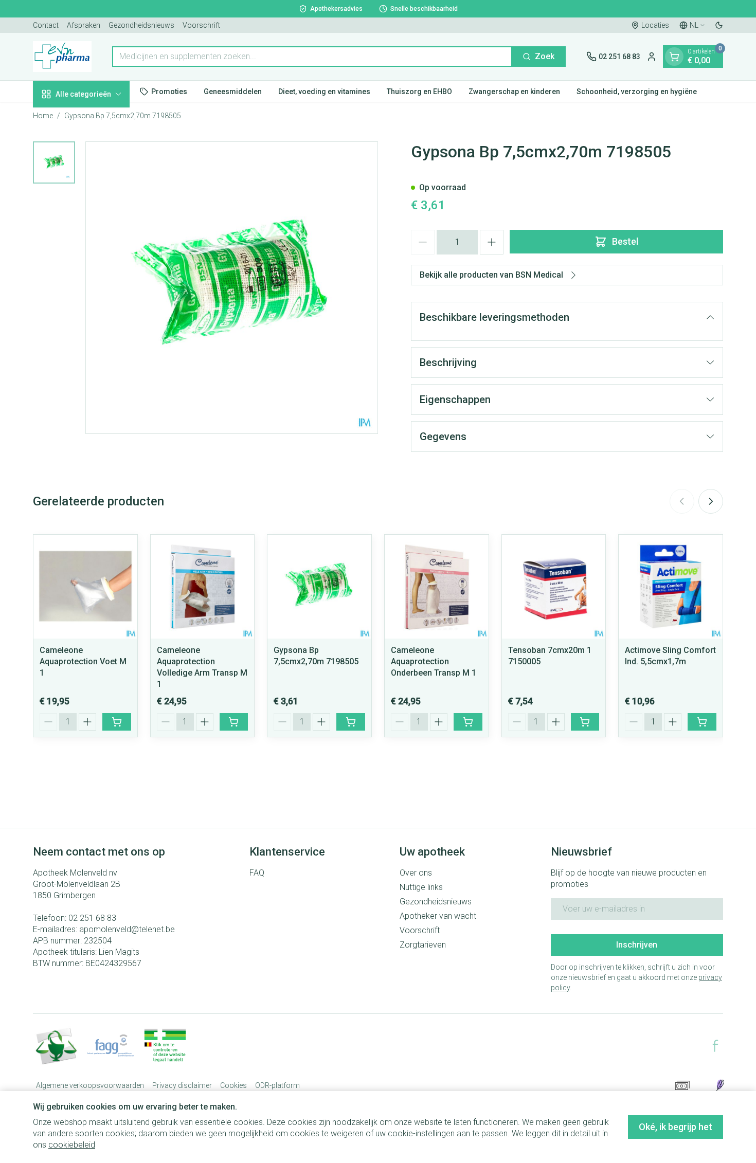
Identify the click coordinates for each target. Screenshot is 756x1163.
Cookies (233, 1085)
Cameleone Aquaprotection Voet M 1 (83, 661)
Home (43, 116)
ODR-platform (277, 1085)
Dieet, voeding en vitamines (324, 91)
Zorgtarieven (423, 945)
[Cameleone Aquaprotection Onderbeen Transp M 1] (437, 587)
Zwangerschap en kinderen (514, 91)
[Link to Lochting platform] (720, 1085)
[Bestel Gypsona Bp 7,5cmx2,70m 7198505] (350, 722)
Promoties (169, 91)
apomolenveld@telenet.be (127, 929)
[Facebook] (715, 1045)
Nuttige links (421, 887)
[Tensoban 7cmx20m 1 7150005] (554, 587)
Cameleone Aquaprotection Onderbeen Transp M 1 (433, 661)
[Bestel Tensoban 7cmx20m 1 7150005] (585, 722)
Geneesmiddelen (233, 91)
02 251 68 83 (92, 918)
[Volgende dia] (710, 501)
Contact (46, 25)
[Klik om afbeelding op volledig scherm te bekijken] (231, 287)
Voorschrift (201, 25)
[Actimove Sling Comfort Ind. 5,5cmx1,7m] (671, 587)
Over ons (416, 873)
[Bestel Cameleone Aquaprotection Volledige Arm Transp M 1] (234, 722)
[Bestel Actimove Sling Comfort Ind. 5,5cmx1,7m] (702, 722)
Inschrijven (636, 945)
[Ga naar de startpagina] (62, 56)
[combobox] (312, 56)
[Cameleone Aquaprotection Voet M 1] (85, 587)
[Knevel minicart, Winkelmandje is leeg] (674, 56)
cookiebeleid (71, 1145)
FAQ (256, 873)
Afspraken (83, 25)
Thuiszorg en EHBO (419, 91)
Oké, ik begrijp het (675, 1126)
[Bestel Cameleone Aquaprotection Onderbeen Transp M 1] (468, 722)
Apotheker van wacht (438, 916)
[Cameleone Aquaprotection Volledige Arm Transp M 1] (203, 587)
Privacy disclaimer (182, 1085)
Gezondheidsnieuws (141, 25)
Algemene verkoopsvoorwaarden (90, 1085)
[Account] (651, 56)
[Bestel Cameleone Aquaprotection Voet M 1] (116, 722)
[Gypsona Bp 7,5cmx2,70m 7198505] (319, 587)
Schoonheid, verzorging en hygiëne (637, 91)
